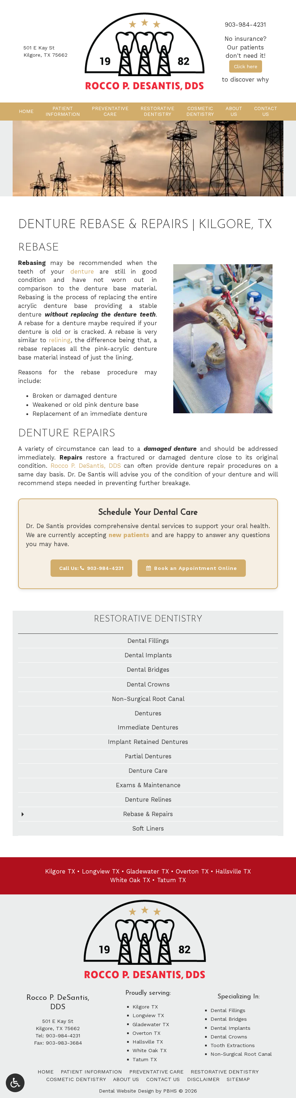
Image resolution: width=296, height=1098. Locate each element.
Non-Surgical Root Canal (148, 698)
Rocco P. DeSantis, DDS (86, 465)
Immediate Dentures (148, 727)
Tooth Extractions (232, 1045)
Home (26, 111)
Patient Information (91, 1072)
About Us (126, 1079)
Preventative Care (156, 1072)
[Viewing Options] (15, 1083)
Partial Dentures (148, 756)
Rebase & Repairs (148, 814)
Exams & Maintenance (148, 785)
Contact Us (163, 1079)
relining (60, 340)
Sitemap (238, 1079)
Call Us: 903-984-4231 (91, 568)
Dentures (148, 713)
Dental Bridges (148, 669)
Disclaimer (203, 1079)
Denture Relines (148, 799)
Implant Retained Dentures (148, 741)
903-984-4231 (245, 24)
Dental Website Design (126, 1091)
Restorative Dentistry (148, 619)
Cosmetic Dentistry (76, 1079)
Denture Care (148, 770)
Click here (245, 66)
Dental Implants (148, 655)
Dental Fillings (148, 640)
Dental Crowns (148, 684)
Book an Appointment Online (195, 568)
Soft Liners (148, 828)
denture (82, 271)
